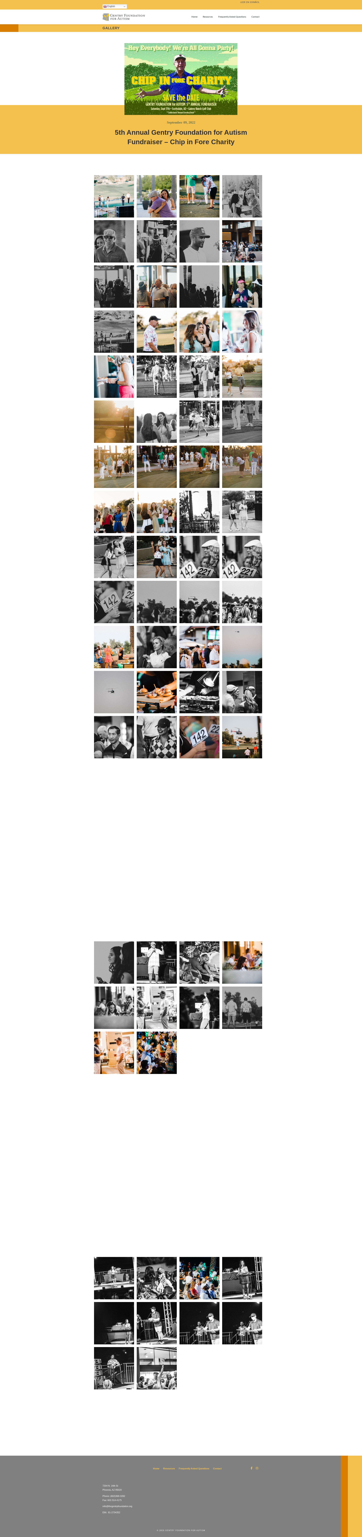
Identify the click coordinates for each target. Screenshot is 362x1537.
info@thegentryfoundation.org (117, 1506)
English (111, 6)
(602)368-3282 (117, 1496)
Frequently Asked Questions (232, 17)
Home (194, 17)
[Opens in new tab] (252, 1468)
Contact (255, 17)
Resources (208, 17)
